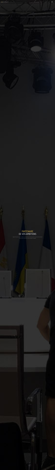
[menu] (52, 2)
